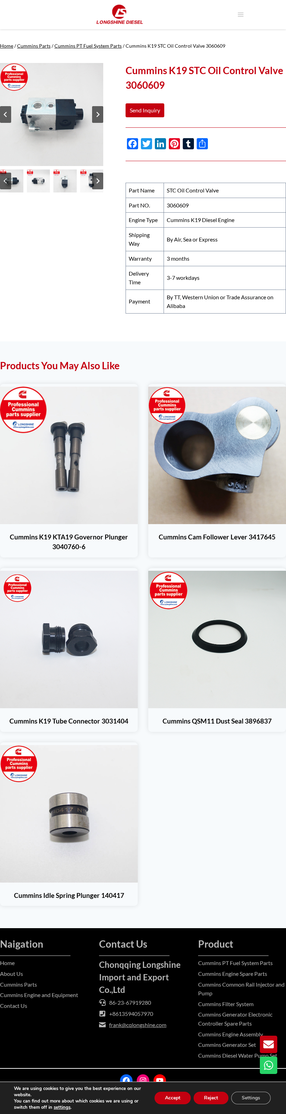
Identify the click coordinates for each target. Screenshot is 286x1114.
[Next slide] (97, 114)
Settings (251, 1098)
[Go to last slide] (5, 114)
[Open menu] (240, 14)
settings (62, 1107)
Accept (172, 1098)
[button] (11, 181)
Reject (211, 1098)
